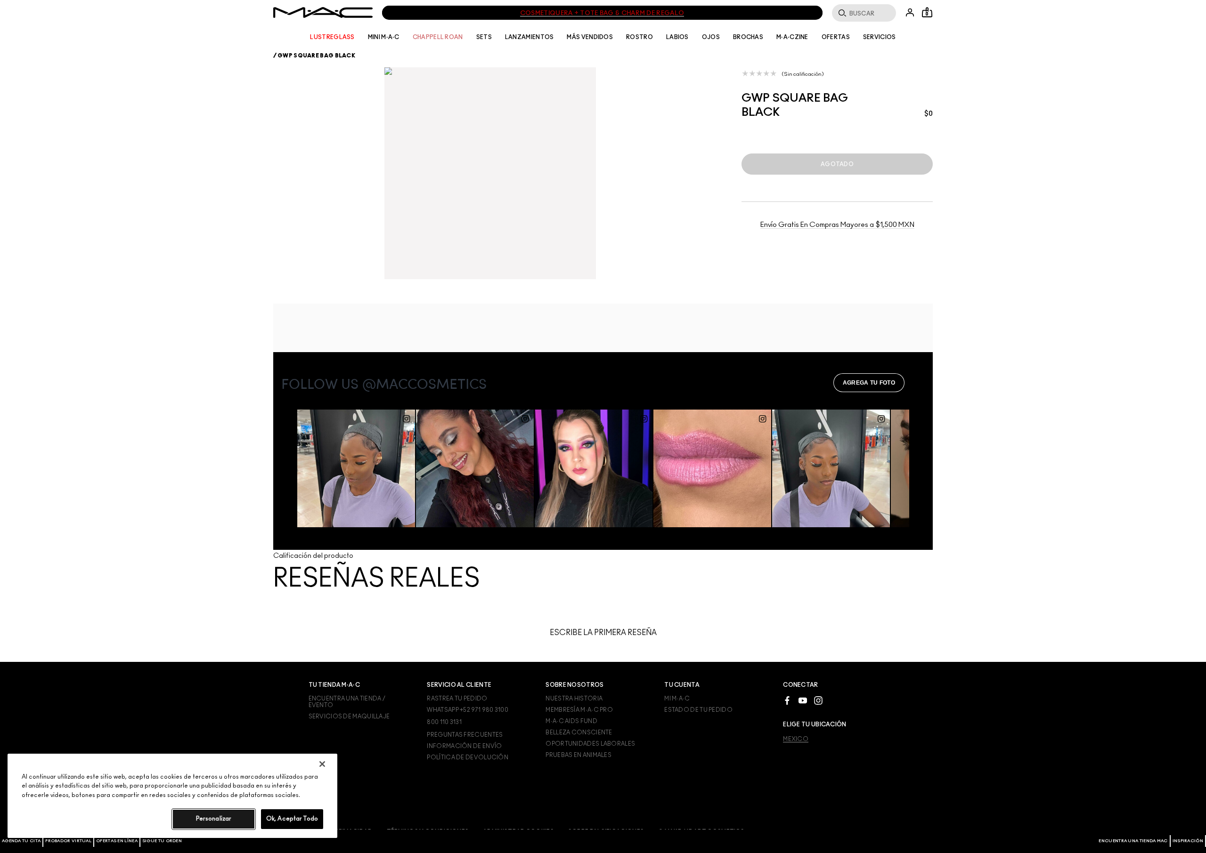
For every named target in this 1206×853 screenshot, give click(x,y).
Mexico (795, 739)
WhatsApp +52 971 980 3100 (467, 710)
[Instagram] (818, 699)
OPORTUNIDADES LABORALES (590, 744)
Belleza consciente (579, 732)
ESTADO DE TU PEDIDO (698, 710)
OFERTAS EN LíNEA (117, 841)
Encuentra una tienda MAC (1133, 841)
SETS (484, 37)
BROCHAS (748, 37)
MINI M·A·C (383, 37)
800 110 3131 (444, 722)
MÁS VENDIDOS (590, 37)
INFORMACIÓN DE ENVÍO (464, 746)
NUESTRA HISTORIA (574, 698)
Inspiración (1188, 841)
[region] (172, 796)
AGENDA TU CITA (21, 841)
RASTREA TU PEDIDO (457, 698)
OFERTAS (836, 37)
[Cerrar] (322, 764)
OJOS (711, 37)
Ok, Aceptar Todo (292, 819)
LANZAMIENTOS (529, 37)
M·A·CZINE (792, 37)
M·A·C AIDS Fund (571, 721)
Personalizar (214, 819)
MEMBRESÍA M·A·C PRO (579, 710)
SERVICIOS (879, 37)
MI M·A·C (677, 698)
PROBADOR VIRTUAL (68, 841)
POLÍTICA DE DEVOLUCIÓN (467, 757)
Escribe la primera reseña (603, 632)
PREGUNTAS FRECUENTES (465, 735)
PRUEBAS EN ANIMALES (578, 755)
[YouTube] (803, 699)
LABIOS (677, 37)
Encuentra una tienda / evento (347, 702)
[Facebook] (787, 699)
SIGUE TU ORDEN (162, 841)
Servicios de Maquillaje (349, 716)
